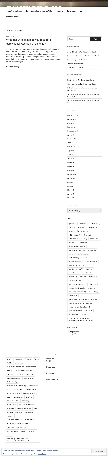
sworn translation (75, 311)
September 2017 (73, 174)
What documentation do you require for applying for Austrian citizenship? (29, 41)
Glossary (59, 11)
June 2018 (70, 154)
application (84, 224)
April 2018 (70, 158)
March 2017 (71, 198)
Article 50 (95, 224)
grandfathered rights (76, 265)
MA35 (83, 277)
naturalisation (75, 280)
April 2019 (70, 135)
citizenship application (77, 246)
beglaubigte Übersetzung (78, 231)
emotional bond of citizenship (79, 254)
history (89, 269)
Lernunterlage (74, 273)
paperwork (94, 284)
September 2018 (73, 147)
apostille (72, 224)
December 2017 (72, 162)
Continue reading (12, 66)
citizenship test (75, 250)
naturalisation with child (77, 284)
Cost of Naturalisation (14, 11)
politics (91, 288)
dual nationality (89, 250)
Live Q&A (87, 273)
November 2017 (72, 166)
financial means (75, 261)
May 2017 (70, 190)
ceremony (73, 242)
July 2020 (70, 123)
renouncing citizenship (77, 292)
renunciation (93, 292)
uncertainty (73, 314)
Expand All (50, 358)
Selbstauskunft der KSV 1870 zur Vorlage (83, 299)
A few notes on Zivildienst (75, 67)
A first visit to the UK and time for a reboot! (81, 52)
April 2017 (70, 194)
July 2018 (70, 150)
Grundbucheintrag (76, 269)
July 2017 (70, 182)
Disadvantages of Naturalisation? (78, 60)
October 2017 (72, 170)
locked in (73, 277)
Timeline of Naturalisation (75, 64)
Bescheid (88, 235)
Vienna (84, 314)
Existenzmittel (74, 258)
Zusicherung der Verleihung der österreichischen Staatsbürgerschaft (82, 319)
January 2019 (72, 143)
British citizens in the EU (78, 239)
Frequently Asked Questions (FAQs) (39, 11)
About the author (12, 16)
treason (88, 311)
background (94, 227)
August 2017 (71, 178)
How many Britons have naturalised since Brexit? (83, 56)
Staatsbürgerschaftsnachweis (79, 307)
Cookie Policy (42, 454)
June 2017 (70, 186)
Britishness (94, 239)
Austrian (82, 227)
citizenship (85, 242)
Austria (72, 227)
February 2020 (72, 127)
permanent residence (77, 288)
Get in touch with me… (75, 11)
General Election (90, 261)
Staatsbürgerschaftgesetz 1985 (80, 303)
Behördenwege (75, 235)
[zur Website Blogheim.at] (73, 334)
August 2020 (71, 119)
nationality (93, 277)
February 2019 (72, 139)
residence (73, 295)
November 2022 (72, 115)
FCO (85, 258)
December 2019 (72, 131)
